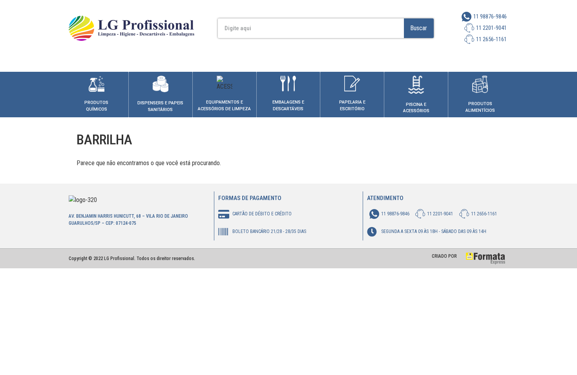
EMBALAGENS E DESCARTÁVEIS (288, 105)
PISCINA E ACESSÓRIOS (416, 108)
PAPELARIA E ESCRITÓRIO (352, 105)
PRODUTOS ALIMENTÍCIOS (480, 107)
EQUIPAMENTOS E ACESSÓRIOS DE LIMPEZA (224, 105)
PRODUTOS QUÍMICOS (96, 106)
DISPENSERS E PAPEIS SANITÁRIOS (160, 106)
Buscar (418, 28)
